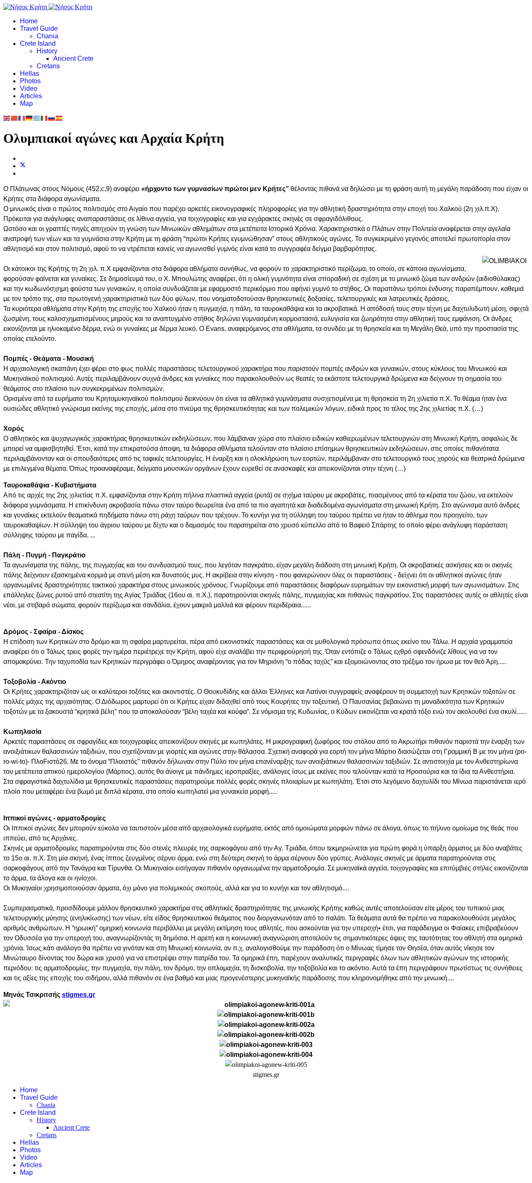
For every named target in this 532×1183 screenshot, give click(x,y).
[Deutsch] (29, 117)
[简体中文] (14, 117)
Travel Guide (39, 28)
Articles (31, 95)
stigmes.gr (78, 994)
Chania (47, 36)
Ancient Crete (73, 58)
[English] (7, 117)
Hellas (29, 73)
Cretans (48, 66)
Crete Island (38, 43)
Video (28, 88)
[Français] (22, 117)
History (47, 51)
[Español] (59, 117)
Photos (30, 80)
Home (29, 21)
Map (26, 103)
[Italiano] (44, 117)
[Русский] (52, 117)
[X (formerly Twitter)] (23, 165)
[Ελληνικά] (37, 117)
